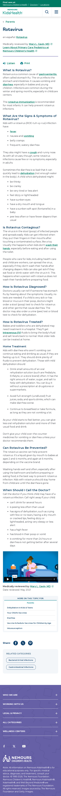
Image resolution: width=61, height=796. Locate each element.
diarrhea (8, 84)
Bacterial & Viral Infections (21, 660)
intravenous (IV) (12, 332)
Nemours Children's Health (15, 4)
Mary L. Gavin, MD (40, 44)
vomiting (29, 136)
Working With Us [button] (13, 704)
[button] (9, 63)
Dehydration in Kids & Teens (20, 608)
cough (33, 152)
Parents (10, 21)
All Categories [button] (12, 722)
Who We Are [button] (10, 695)
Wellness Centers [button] (14, 731)
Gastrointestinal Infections (21, 667)
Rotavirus (21, 37)
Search (47, 12)
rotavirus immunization (21, 102)
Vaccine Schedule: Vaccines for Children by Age (29, 623)
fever (13, 131)
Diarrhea (11, 618)
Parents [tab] (30, 603)
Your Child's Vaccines (17, 613)
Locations (44, 4)
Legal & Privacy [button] (12, 713)
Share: (6, 643)
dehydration (27, 173)
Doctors (34, 4)
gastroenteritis (48, 74)
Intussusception (14, 628)
